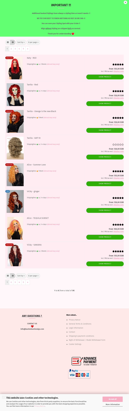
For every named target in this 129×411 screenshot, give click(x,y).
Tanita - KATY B (33, 138)
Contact (72, 332)
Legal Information (76, 328)
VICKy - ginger (33, 191)
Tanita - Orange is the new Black (41, 111)
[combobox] (21, 42)
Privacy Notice (39, 406)
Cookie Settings (75, 344)
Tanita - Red (32, 84)
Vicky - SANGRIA (34, 245)
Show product (105, 77)
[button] (7, 42)
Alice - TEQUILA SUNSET (38, 218)
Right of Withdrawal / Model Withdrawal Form (87, 340)
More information (113, 404)
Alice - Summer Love (36, 164)
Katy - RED (31, 58)
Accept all (113, 399)
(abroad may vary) (53, 64)
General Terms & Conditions (80, 324)
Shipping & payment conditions (81, 336)
